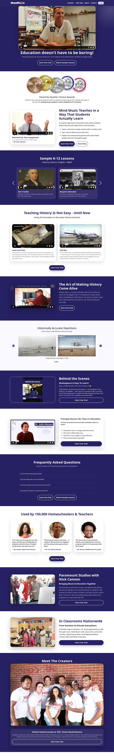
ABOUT (87, 3)
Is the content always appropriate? (31, 474)
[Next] (101, 183)
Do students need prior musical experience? (34, 491)
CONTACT (94, 3)
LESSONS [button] (70, 3)
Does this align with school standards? (32, 479)
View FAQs (82, 144)
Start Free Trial (45, 62)
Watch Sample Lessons (65, 62)
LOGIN (101, 3)
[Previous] (13, 183)
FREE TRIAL (79, 3)
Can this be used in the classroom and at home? (35, 485)
